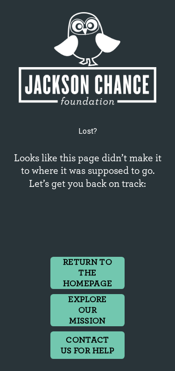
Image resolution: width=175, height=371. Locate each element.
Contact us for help (87, 345)
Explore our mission (87, 310)
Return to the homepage (87, 273)
